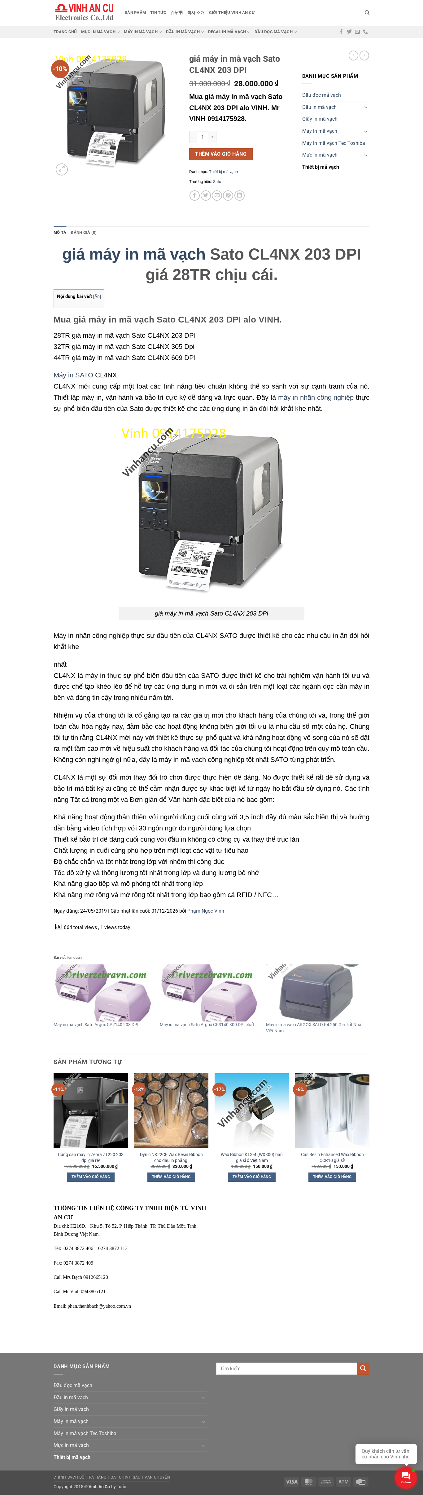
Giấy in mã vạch (320, 119)
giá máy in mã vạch (134, 254)
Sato (217, 181)
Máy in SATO (73, 375)
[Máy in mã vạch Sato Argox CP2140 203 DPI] (104, 993)
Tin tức (158, 12)
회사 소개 (196, 12)
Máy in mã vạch (141, 31)
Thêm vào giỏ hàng (220, 154)
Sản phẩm (135, 12)
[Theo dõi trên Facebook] (341, 32)
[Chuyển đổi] (365, 107)
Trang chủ (65, 31)
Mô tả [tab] (60, 232)
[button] (62, 169)
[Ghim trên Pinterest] (228, 195)
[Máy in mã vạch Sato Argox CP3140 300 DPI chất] (210, 993)
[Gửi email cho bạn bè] (217, 195)
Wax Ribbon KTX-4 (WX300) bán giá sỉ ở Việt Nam (252, 1157)
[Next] (369, 1133)
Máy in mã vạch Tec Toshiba (333, 143)
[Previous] (54, 1133)
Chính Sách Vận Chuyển (144, 1477)
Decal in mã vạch (227, 31)
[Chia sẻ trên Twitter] (206, 195)
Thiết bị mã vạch (223, 171)
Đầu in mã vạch (183, 31)
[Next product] (353, 55)
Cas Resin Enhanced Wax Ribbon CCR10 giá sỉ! (332, 1157)
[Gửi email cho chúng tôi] (357, 32)
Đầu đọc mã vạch (274, 31)
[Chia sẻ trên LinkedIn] (239, 195)
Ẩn (97, 296)
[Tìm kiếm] (367, 13)
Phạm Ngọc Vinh (205, 911)
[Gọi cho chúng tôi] (365, 32)
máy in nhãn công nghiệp (316, 397)
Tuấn (121, 1486)
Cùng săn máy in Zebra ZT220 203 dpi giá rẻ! (91, 1157)
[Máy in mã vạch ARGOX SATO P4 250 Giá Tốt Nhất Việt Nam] (316, 993)
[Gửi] (363, 1369)
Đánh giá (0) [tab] (84, 232)
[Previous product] (364, 55)
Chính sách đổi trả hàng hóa (85, 1477)
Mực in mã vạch (98, 31)
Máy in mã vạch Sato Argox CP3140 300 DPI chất (207, 1024)
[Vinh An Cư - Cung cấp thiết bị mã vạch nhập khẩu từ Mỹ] (85, 13)
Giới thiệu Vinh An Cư (232, 12)
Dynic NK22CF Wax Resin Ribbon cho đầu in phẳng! (171, 1157)
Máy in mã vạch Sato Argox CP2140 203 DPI (96, 1024)
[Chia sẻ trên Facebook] (195, 195)
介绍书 (177, 12)
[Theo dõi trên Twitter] (349, 32)
